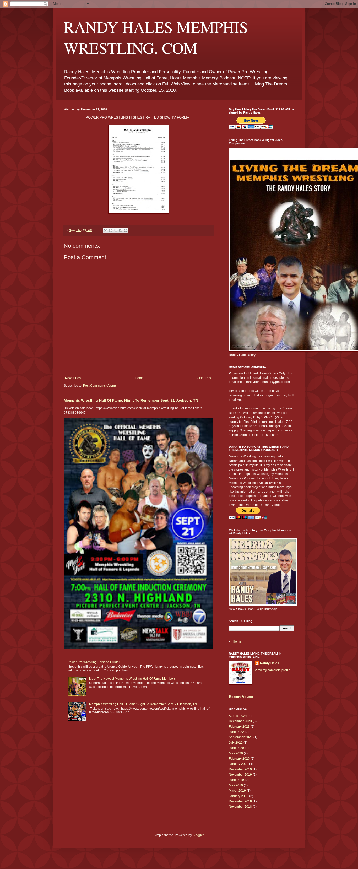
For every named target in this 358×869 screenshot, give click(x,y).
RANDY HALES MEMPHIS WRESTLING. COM (156, 37)
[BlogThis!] (110, 230)
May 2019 (236, 785)
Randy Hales (269, 663)
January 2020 (238, 764)
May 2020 (236, 753)
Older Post (204, 378)
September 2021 (241, 737)
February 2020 (239, 758)
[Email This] (105, 230)
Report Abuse (241, 696)
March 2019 (237, 790)
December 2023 (240, 721)
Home (139, 378)
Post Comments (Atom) (99, 385)
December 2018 (240, 801)
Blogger (198, 835)
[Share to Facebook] (120, 230)
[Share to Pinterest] (125, 230)
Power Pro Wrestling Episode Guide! (94, 662)
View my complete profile (272, 670)
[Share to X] (115, 230)
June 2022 (236, 732)
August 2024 (238, 716)
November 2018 (240, 806)
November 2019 (240, 774)
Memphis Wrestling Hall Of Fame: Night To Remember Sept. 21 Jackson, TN (131, 400)
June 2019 (236, 780)
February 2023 (239, 726)
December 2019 (240, 769)
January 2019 (238, 796)
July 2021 (236, 742)
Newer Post (73, 378)
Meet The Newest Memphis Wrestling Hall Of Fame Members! (132, 679)
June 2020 (236, 748)
